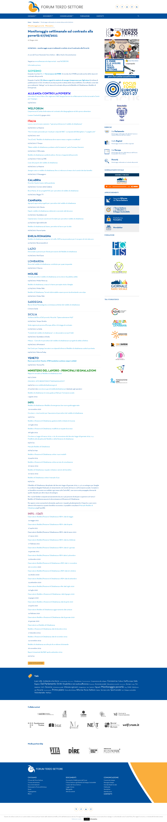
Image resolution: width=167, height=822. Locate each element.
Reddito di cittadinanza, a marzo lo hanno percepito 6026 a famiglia (50, 284)
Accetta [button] (87, 819)
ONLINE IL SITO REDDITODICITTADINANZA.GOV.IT (46, 381)
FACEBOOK (64, 61)
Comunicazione (66, 16)
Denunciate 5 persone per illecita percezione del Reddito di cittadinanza (52, 252)
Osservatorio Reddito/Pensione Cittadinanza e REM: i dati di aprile (50, 524)
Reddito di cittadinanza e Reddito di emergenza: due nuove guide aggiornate (53, 405)
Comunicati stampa (109, 780)
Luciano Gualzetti (34, 115)
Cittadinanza (77, 681)
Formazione (85, 16)
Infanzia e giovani (71, 687)
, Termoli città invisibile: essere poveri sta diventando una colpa (65, 292)
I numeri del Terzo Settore (73, 784)
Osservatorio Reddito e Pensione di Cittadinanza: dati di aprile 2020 (50, 602)
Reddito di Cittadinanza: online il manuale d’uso (43, 477)
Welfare (48, 693)
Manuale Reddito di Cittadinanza (39, 447)
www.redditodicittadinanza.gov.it (46, 385)
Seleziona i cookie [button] (77, 819)
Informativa (93, 819)
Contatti (100, 16)
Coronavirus (112, 681)
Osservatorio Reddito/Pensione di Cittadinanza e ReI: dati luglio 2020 (51, 586)
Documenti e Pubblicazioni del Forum (76, 780)
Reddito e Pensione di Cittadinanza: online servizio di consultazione (50, 462)
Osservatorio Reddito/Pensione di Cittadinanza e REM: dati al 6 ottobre (52, 571)
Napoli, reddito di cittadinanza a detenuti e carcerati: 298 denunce (50, 211)
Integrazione (82, 687)
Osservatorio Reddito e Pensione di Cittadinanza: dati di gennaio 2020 (51, 617)
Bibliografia (69, 789)
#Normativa (49, 26)
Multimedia (107, 787)
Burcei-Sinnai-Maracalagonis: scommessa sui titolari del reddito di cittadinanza (54, 305)
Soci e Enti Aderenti (33, 784)
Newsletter (107, 789)
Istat (88, 687)
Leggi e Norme (70, 787)
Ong (125, 687)
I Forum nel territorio (34, 782)
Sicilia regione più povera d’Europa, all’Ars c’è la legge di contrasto (50, 325)
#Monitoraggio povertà (36, 26)
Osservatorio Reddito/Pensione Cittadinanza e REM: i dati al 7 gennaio (51, 548)
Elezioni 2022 (122, 684)
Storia (29, 789)
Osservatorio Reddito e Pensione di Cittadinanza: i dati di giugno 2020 (51, 594)
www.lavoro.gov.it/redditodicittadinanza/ (52, 389)
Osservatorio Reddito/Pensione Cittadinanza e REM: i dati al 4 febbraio (51, 540)
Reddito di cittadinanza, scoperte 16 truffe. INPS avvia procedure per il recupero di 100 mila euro (61, 239)
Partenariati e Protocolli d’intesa (37, 787)
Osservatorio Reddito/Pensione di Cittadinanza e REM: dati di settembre (52, 578)
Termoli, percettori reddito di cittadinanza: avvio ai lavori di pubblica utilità (52, 277)
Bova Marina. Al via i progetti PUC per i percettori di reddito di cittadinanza (53, 191)
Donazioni (91, 684)
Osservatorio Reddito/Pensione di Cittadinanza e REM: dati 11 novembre (52, 563)
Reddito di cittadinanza (35, 226)
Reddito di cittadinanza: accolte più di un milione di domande (48, 644)
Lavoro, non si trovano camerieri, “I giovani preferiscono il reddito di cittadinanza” (55, 124)
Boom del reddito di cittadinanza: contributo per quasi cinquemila (50, 264)
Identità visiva (108, 791)
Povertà (40, 690)
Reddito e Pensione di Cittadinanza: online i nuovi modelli (47, 454)
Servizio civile (105, 690)
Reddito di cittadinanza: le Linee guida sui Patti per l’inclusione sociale (51, 393)
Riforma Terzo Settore (86, 690)
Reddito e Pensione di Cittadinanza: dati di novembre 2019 (47, 637)
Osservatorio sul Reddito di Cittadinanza (41, 625)
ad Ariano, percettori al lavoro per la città (57, 226)
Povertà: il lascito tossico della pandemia (41, 183)
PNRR (129, 687)
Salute (98, 690)
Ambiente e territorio (51, 681)
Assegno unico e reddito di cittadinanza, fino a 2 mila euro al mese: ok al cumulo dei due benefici (60, 170)
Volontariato (39, 693)
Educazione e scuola (113, 684)
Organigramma (32, 791)
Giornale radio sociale (114, 170)
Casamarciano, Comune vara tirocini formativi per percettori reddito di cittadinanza (55, 219)
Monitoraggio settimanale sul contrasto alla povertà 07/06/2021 (57, 22)
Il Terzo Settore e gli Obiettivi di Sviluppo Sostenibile (81, 782)
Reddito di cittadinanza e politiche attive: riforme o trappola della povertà (52, 155)
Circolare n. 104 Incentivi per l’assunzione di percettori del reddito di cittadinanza (55, 413)
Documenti (47, 16)
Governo (48, 687)
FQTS (42, 687)
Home (29, 22)
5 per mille (38, 681)
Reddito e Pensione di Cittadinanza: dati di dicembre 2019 (47, 629)
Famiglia (133, 684)
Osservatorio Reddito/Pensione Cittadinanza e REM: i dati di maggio (50, 517)
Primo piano (58, 690)
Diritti (59, 684)
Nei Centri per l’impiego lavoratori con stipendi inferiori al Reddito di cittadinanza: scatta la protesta (61, 348)
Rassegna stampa (109, 782)
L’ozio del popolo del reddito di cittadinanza (42, 163)
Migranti (97, 687)
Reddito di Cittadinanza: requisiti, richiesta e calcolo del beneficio (49, 470)
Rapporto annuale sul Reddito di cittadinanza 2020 (45, 373)
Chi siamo (31, 16)
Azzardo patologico (64, 681)
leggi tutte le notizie (36, 663)
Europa (128, 684)
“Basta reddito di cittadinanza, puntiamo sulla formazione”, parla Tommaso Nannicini (56, 147)
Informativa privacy (34, 65)
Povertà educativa (47, 690)
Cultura (120, 681)
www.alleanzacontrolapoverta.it (45, 61)
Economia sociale (100, 684)
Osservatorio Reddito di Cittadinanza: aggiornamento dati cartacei (50, 609)
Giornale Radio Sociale (110, 784)
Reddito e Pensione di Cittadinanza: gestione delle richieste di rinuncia (51, 421)
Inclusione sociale (58, 687)
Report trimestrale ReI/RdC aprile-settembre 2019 (45, 652)
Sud (123, 690)
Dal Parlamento (48, 684)
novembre (33, 567)
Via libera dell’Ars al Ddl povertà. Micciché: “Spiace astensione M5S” (50, 317)
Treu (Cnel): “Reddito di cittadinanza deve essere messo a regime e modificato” (54, 139)
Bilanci (30, 794)
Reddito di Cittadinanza (36, 292)
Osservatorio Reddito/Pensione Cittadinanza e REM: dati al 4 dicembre (51, 555)
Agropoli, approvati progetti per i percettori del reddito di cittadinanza (52, 203)
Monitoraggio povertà (112, 687)
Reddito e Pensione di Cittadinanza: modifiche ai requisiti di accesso (50, 428)
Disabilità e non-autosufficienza (76, 684)
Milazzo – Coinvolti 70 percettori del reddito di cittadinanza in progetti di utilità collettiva (58, 341)
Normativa (36, 22)
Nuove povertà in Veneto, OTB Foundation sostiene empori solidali (52, 361)
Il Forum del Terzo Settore (35, 780)
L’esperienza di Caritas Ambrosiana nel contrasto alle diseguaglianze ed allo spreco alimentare (59, 111)
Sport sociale (115, 690)
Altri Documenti (70, 791)
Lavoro (91, 687)
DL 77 (51, 74)
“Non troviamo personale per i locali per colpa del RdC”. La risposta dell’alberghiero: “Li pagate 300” (62, 132)
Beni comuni (70, 681)
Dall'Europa (128, 681)
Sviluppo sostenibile (130, 690)
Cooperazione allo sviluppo (99, 681)
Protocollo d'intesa (70, 690)
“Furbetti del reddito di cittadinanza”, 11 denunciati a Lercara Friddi (50, 333)
